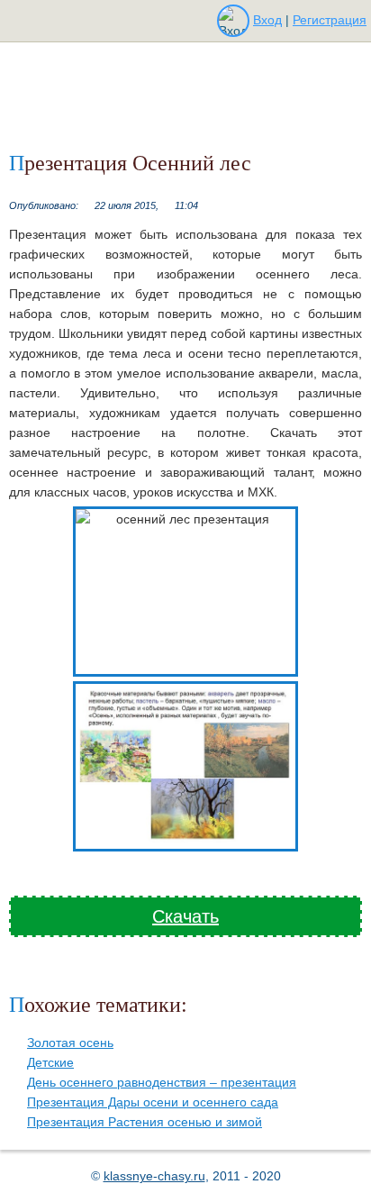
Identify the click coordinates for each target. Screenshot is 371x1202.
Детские (50, 1062)
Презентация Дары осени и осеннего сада (152, 1102)
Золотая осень (70, 1042)
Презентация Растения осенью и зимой (144, 1122)
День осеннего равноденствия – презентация (161, 1082)
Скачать (185, 916)
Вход (267, 20)
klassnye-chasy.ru (154, 1176)
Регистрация (329, 20)
